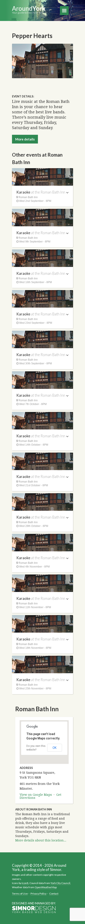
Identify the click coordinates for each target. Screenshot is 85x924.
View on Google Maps (36, 794)
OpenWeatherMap (46, 887)
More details (25, 139)
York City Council (60, 883)
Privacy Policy (38, 893)
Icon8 (25, 883)
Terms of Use (20, 893)
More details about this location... (40, 840)
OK (54, 747)
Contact (53, 893)
